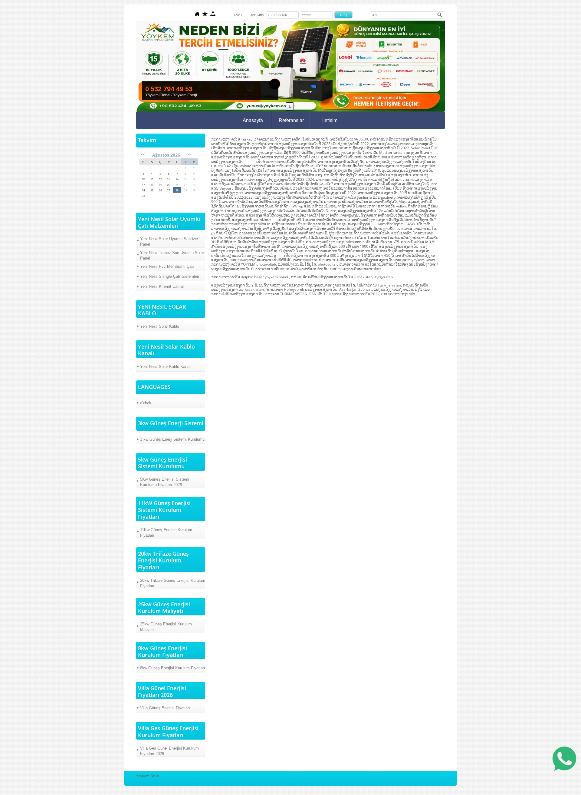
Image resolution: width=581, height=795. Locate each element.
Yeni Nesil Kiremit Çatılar (162, 286)
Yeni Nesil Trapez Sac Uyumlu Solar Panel (172, 255)
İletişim (329, 120)
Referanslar (291, 120)
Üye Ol (239, 14)
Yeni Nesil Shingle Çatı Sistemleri (169, 276)
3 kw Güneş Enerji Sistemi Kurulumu (172, 439)
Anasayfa (253, 120)
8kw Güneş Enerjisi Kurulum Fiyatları (172, 668)
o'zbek (145, 403)
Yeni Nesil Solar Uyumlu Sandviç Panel (169, 242)
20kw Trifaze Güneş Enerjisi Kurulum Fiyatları (172, 583)
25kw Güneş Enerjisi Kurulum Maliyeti (166, 627)
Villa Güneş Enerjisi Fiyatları (165, 708)
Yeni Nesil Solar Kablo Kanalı (166, 366)
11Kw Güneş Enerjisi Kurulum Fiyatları (166, 533)
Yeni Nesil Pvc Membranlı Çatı (167, 266)
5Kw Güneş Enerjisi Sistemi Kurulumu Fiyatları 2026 (164, 482)
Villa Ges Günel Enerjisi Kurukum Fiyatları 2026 (169, 751)
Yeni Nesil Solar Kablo (159, 326)
